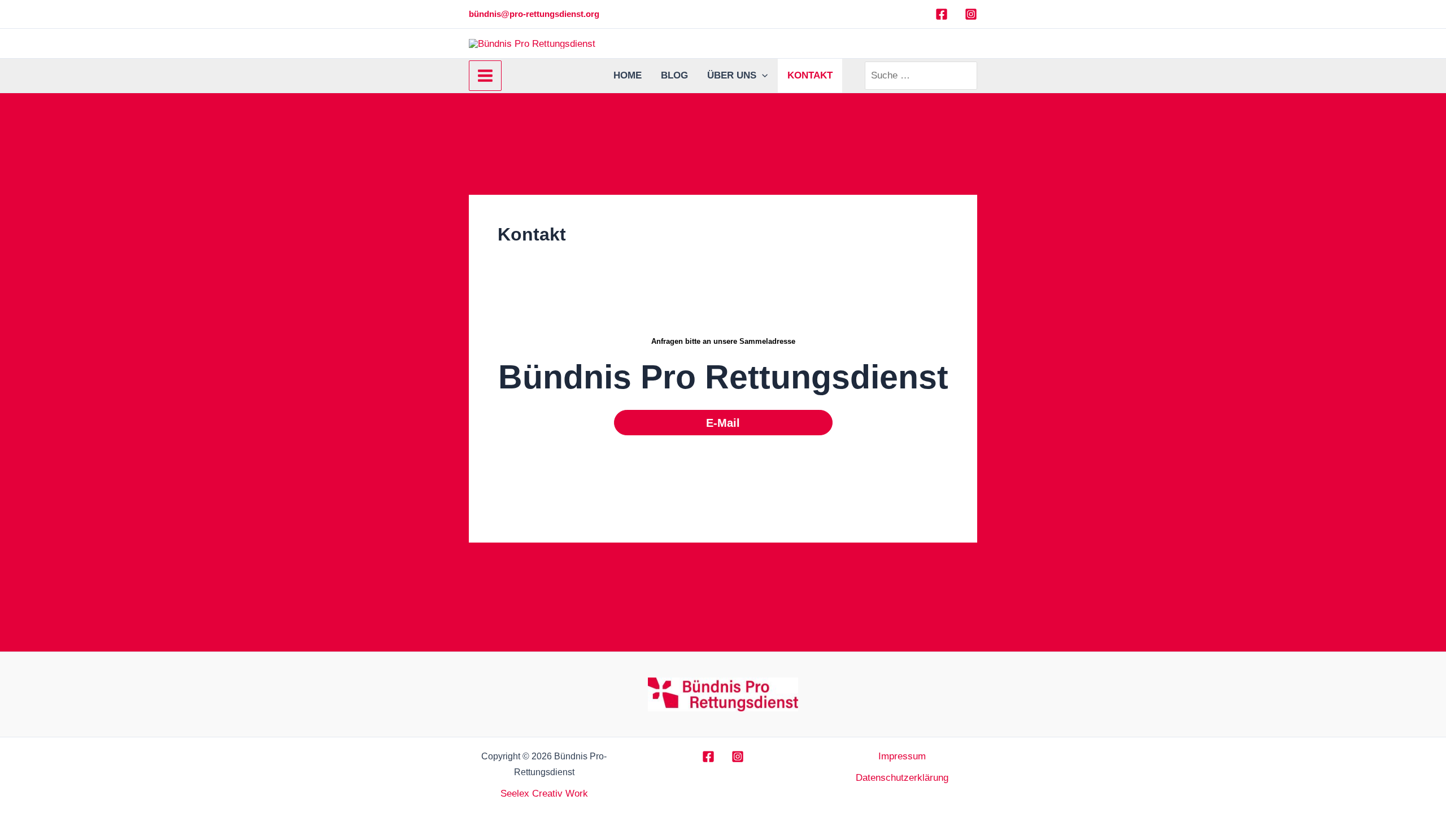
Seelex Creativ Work (544, 793)
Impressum (902, 756)
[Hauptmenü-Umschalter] (485, 75)
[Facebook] (941, 14)
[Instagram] (971, 14)
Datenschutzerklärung (902, 777)
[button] (762, 76)
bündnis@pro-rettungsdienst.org (534, 14)
